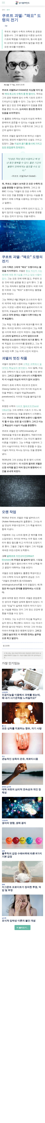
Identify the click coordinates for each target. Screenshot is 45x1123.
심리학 (4, 918)
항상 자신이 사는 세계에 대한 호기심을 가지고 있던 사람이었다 (22, 275)
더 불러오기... (22, 927)
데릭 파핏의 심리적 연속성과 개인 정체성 (21, 791)
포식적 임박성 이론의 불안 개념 (19, 920)
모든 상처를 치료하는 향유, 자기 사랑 (22, 728)
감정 (3, 851)
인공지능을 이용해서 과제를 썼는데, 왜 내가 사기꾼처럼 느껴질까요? (21, 696)
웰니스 (4, 726)
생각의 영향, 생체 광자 (14, 823)
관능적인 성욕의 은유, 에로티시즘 (20, 758)
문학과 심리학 (6, 787)
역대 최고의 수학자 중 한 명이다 (20, 94)
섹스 (3, 756)
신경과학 (5, 692)
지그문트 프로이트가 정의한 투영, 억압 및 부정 (21, 889)
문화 (3, 10)
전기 (8, 10)
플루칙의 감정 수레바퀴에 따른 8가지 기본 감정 (22, 855)
